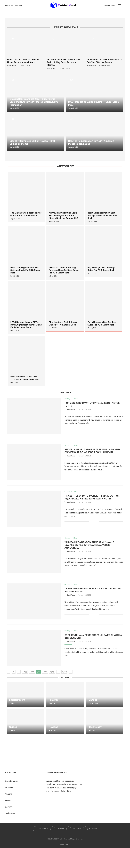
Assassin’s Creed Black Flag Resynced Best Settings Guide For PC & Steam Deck (64, 270)
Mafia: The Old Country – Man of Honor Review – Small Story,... (23, 60)
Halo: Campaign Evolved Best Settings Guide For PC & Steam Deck (25, 270)
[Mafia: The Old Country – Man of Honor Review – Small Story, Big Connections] (25, 44)
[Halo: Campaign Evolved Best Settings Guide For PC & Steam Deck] (26, 252)
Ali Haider (12, 65)
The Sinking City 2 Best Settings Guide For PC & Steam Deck (26, 214)
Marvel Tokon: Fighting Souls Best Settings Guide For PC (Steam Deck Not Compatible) (63, 215)
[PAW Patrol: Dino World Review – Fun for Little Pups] (94, 93)
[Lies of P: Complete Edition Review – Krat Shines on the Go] (35, 132)
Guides (8, 800)
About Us (9, 5)
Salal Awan (52, 68)
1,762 (45, 672)
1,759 (25, 672)
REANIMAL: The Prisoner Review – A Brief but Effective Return (104, 60)
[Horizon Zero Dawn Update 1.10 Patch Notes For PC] (34, 416)
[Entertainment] (25, 694)
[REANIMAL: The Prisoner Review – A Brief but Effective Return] (105, 44)
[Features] (65, 694)
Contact (18, 5)
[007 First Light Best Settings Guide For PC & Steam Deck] (103, 251)
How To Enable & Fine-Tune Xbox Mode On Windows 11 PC (25, 378)
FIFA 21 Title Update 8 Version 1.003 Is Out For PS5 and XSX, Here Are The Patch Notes (91, 497)
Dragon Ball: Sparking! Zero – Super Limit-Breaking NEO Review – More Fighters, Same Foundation (34, 102)
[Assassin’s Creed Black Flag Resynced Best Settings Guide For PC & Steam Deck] (65, 252)
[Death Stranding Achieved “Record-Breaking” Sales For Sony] (34, 601)
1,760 (32, 672)
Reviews (9, 806)
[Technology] (104, 721)
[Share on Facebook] (93, 428)
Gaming (8, 794)
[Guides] (25, 721)
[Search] (123, 5)
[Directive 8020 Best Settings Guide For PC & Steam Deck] (65, 306)
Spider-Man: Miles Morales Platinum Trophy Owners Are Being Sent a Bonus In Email (92, 451)
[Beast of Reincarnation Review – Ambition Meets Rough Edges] (94, 132)
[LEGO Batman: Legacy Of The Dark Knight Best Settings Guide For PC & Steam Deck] (26, 307)
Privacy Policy (110, 5)
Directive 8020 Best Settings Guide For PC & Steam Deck (63, 323)
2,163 (64, 672)
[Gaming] (104, 694)
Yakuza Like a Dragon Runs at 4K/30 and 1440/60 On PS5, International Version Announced (89, 545)
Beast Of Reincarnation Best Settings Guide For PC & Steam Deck (102, 215)
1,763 (52, 672)
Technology (10, 813)
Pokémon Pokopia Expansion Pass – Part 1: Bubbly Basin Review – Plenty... (64, 62)
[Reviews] (65, 721)
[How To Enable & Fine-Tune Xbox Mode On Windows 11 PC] (26, 361)
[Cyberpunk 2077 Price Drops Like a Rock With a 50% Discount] (34, 648)
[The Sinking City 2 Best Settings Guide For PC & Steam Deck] (26, 197)
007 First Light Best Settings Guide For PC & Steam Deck (101, 268)
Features (9, 787)
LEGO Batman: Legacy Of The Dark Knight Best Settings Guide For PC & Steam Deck (26, 325)
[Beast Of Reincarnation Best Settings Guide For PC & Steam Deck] (103, 198)
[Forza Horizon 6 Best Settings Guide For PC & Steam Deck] (103, 306)
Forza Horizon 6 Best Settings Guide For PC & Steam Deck (101, 323)
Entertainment (11, 781)
